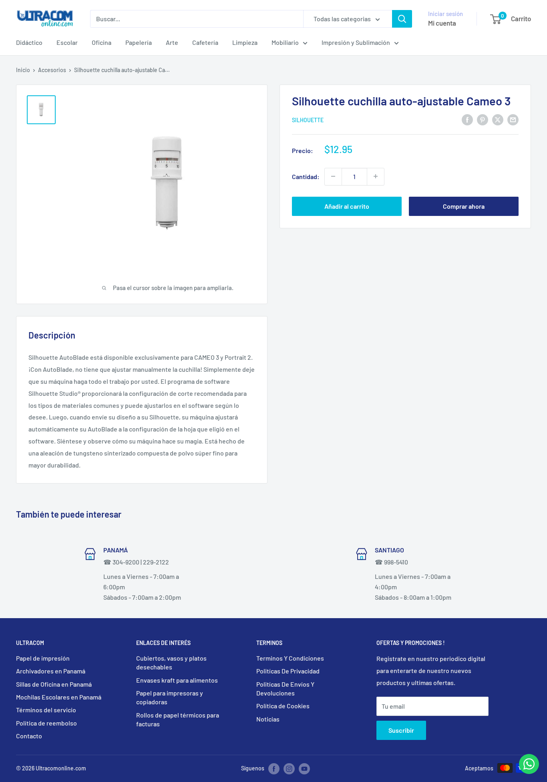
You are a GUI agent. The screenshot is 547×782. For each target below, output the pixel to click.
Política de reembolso (46, 723)
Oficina (101, 42)
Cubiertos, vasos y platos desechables (171, 662)
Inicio (23, 70)
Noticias (268, 719)
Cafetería (205, 42)
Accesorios (52, 70)
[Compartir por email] (513, 119)
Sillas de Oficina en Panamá (54, 684)
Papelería (138, 42)
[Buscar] (402, 19)
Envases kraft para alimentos (177, 680)
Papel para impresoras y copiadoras (169, 697)
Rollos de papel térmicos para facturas (177, 719)
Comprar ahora (464, 206)
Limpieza (244, 42)
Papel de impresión (43, 658)
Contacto (29, 736)
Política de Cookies (283, 705)
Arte (172, 42)
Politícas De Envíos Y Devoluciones (285, 688)
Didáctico (29, 42)
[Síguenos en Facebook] (274, 768)
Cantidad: (306, 176)
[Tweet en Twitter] (497, 119)
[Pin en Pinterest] (482, 119)
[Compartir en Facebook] (467, 119)
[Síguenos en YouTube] (304, 768)
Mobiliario (285, 42)
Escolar (67, 42)
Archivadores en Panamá (50, 671)
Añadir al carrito (346, 206)
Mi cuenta (442, 23)
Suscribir (401, 730)
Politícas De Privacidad (288, 671)
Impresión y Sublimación (356, 42)
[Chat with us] (529, 771)
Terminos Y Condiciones (290, 658)
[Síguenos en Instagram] (289, 768)
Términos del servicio (46, 709)
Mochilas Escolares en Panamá (58, 697)
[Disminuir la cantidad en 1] (333, 176)
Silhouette (308, 119)
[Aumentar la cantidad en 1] (375, 176)
